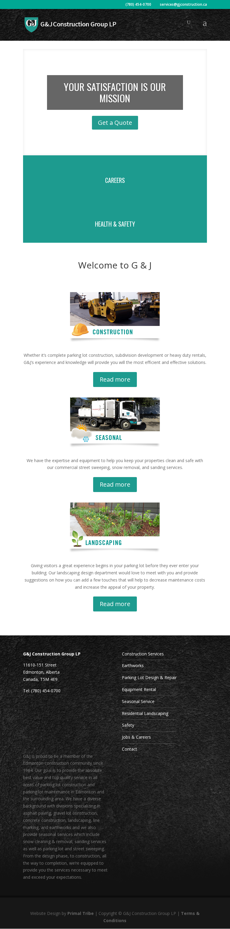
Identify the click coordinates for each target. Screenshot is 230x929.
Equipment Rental (139, 689)
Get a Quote (115, 123)
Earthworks (133, 665)
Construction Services (143, 654)
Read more (115, 379)
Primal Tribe (80, 913)
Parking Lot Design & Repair (149, 677)
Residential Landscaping (145, 713)
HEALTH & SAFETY (115, 223)
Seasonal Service (138, 701)
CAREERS (115, 180)
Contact (129, 749)
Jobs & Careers (136, 737)
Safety (128, 725)
